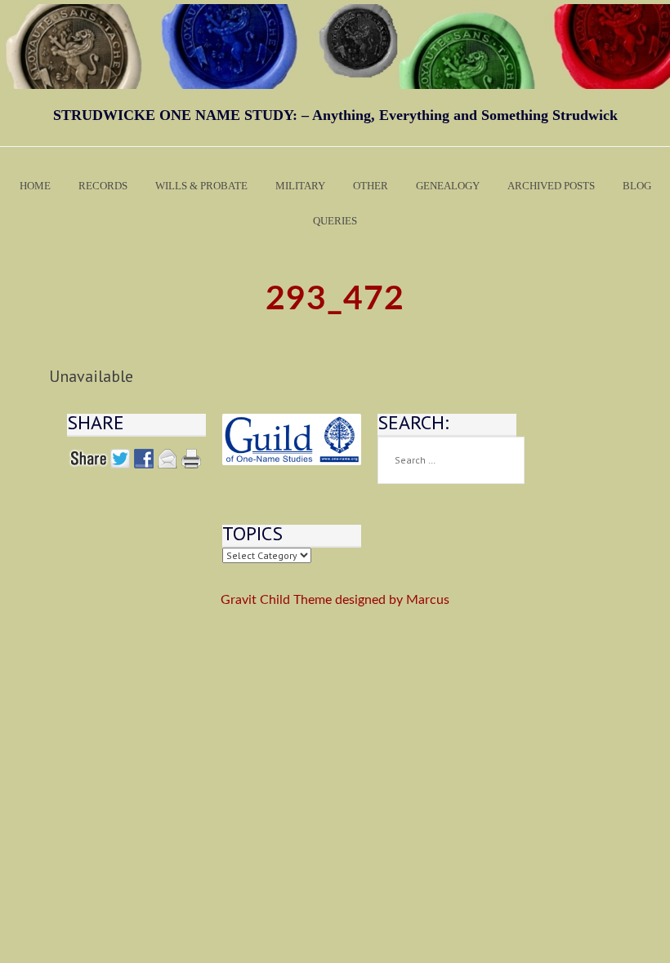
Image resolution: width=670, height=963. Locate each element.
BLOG (637, 186)
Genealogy (448, 186)
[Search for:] (451, 460)
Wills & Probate (201, 186)
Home (35, 186)
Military (300, 186)
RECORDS (102, 186)
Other (370, 186)
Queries (335, 221)
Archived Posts (551, 186)
